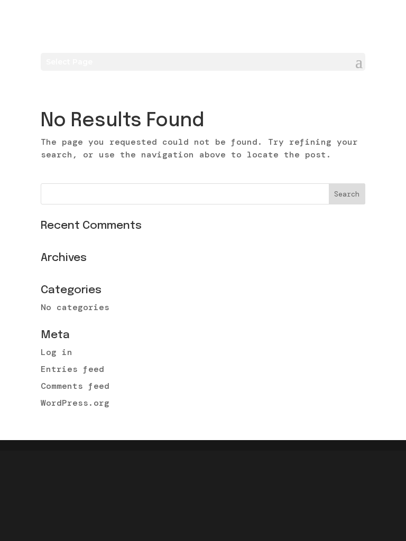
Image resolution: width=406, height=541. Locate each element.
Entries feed (72, 369)
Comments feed (75, 385)
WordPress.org (75, 402)
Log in (56, 352)
